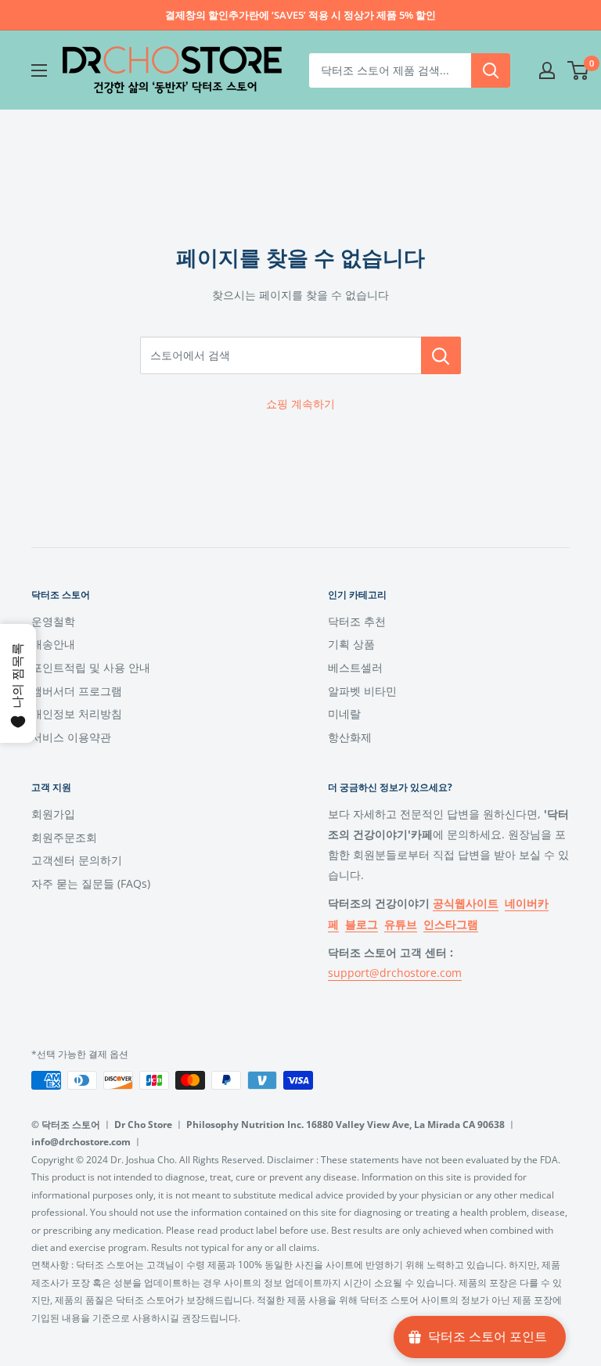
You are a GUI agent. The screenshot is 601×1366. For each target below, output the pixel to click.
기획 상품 (351, 643)
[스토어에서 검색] (441, 355)
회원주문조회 (64, 837)
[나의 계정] (547, 70)
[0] (578, 70)
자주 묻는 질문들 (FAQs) (90, 883)
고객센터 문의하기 (76, 859)
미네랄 (344, 713)
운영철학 (53, 621)
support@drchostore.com (395, 972)
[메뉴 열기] (39, 70)
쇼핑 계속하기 (300, 403)
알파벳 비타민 (362, 690)
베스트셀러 (355, 667)
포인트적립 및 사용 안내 (90, 667)
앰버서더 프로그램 (76, 690)
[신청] (490, 70)
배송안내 (53, 643)
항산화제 (350, 737)
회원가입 (53, 813)
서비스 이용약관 (71, 737)
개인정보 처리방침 (76, 713)
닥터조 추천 (357, 621)
